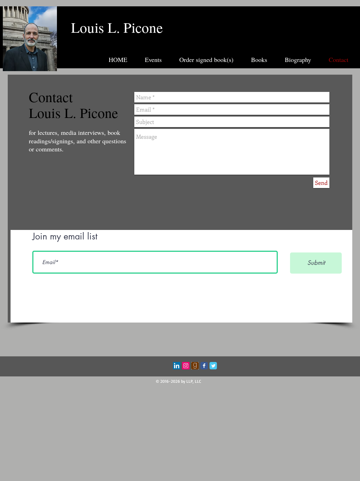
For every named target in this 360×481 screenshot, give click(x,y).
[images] (195, 365)
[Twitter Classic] (213, 365)
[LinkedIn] (176, 365)
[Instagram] (185, 365)
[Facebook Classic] (204, 365)
